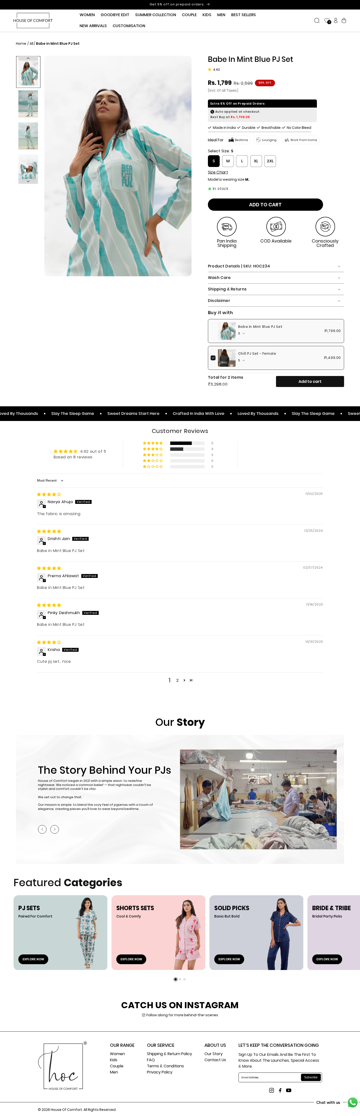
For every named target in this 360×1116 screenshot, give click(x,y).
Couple (116, 1066)
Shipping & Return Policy (169, 1054)
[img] (49, 494)
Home (21, 43)
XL (256, 161)
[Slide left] (28, 58)
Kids (113, 1060)
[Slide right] (28, 181)
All (31, 43)
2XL (270, 161)
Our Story (213, 1054)
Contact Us (215, 1060)
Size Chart (218, 172)
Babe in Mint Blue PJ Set (260, 326)
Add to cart (310, 381)
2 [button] (177, 680)
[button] (87, 15)
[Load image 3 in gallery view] (28, 136)
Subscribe (311, 1077)
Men (114, 1072)
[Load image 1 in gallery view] (28, 72)
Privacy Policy (159, 1072)
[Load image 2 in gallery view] (28, 104)
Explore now (33, 959)
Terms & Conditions (165, 1066)
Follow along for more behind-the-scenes (182, 1015)
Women (117, 1054)
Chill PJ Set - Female (257, 353)
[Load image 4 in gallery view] (28, 168)
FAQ (151, 1060)
